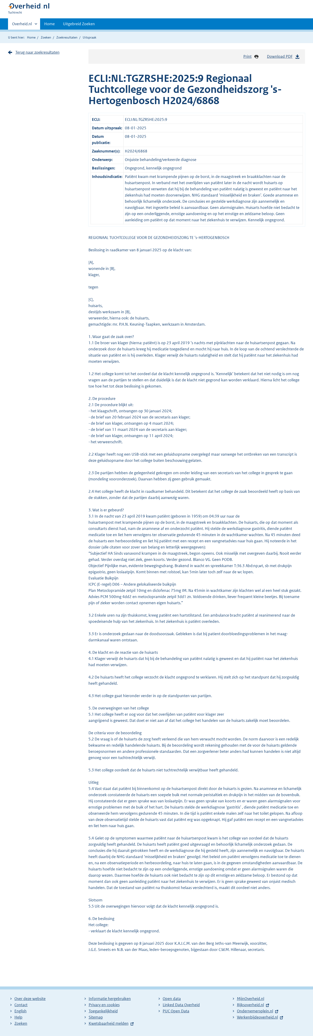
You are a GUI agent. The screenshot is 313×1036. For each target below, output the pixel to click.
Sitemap (96, 1017)
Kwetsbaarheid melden (109, 1023)
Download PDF (280, 56)
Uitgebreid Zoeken (79, 23)
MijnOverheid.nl (250, 998)
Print (247, 56)
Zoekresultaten (66, 37)
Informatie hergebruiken (110, 998)
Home (49, 23)
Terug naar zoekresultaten (37, 52)
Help (18, 1017)
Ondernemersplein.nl (255, 1011)
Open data (172, 998)
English (20, 1011)
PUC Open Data (176, 1011)
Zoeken (46, 37)
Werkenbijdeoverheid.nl (257, 1017)
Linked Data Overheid (181, 1004)
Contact (20, 1004)
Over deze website (30, 998)
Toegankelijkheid (103, 1011)
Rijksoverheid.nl (250, 1004)
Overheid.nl (22, 25)
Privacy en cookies (104, 1004)
